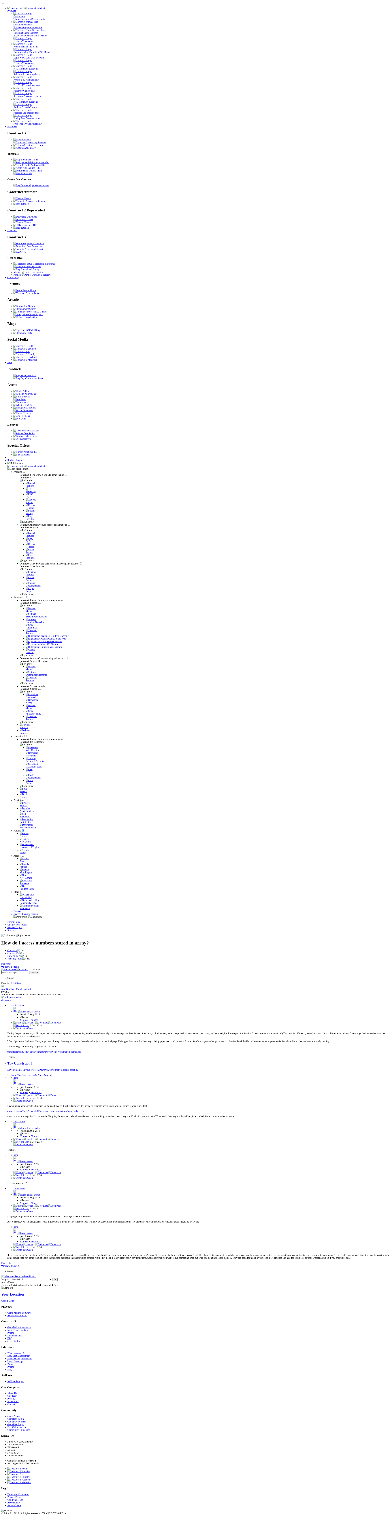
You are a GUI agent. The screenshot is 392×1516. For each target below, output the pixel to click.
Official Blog (33, 330)
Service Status (14, 1505)
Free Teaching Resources (19, 1358)
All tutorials (26, 173)
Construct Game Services (49, 563)
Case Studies (13, 1341)
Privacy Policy (14, 1497)
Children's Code (15, 1500)
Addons (26, 391)
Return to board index (25, 1276)
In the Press (13, 1401)
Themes (27, 413)
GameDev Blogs (15, 1424)
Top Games (29, 306)
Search (10, 930)
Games (25, 402)
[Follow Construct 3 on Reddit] (23, 346)
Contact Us (18, 911)
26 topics (24, 1020)
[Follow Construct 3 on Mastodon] (25, 359)
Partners (11, 1364)
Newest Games (28, 309)
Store (9, 362)
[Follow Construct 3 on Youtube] (24, 348)
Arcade (17, 855)
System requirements (36, 142)
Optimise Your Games (51, 647)
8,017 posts (35, 1092)
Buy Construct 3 (28, 375)
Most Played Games (36, 311)
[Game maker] (26, 466)
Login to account (30, 914)
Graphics (27, 405)
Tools (23, 418)
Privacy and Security (34, 249)
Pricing (10, 1333)
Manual (27, 139)
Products (11, 10)
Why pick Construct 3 (33, 243)
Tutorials (24, 204)
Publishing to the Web (38, 162)
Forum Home (29, 290)
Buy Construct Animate (31, 378)
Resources (12, 126)
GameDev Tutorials (16, 1421)
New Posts (26, 333)
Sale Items (25, 454)
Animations (30, 394)
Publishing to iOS (31, 168)
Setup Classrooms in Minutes (40, 263)
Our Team (12, 1396)
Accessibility (13, 1502)
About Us (12, 1393)
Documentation (14, 1335)
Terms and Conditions (18, 1494)
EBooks (25, 396)
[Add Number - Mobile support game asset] (2, 986)
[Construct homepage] (26, 8)
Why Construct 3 (15, 1353)
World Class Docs (32, 266)
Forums (17, 830)
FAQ (23, 251)
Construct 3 (42, 475)
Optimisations (35, 170)
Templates (27, 410)
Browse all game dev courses (34, 185)
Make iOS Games (49, 644)
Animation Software (17, 1315)
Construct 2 (33, 686)
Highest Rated (30, 436)
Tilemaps (25, 416)
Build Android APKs (34, 165)
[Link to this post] (21, 1025)
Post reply (6, 964)
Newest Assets (32, 430)
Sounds (32, 407)
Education (12, 230)
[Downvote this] (48, 1022)
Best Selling (29, 433)
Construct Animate (43, 524)
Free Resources (34, 246)
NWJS (29, 219)
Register (11, 460)
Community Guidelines (18, 1430)
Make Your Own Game (18, 1330)
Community (13, 277)
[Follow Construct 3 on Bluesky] (24, 354)
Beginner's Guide (29, 159)
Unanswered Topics (17, 924)
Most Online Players (32, 314)
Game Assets (13, 1416)
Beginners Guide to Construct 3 (55, 636)
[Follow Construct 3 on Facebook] (25, 357)
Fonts (23, 399)
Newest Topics (32, 293)
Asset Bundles (30, 452)
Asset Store (19, 800)
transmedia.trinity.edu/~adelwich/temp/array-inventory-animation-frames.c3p (44, 1051)
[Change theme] (27, 916)
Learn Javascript (15, 1361)
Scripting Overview (33, 145)
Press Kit (11, 1398)
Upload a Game (31, 317)
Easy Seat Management (18, 1355)
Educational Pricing (30, 269)
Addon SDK (30, 148)
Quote (30, 1028)
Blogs (16, 892)
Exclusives (25, 439)
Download (31, 216)
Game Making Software (19, 1312)
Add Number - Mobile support (16, 989)
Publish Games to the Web (53, 638)
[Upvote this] (23, 1022)
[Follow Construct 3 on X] (21, 351)
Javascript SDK (29, 225)
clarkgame (6, 1000)
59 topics (24, 1092)
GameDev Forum (15, 1419)
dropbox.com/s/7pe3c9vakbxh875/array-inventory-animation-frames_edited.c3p (45, 1111)
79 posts (34, 1020)
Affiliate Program (15, 1381)
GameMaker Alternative (19, 1327)
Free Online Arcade (16, 1427)
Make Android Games (51, 641)
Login (19, 460)
